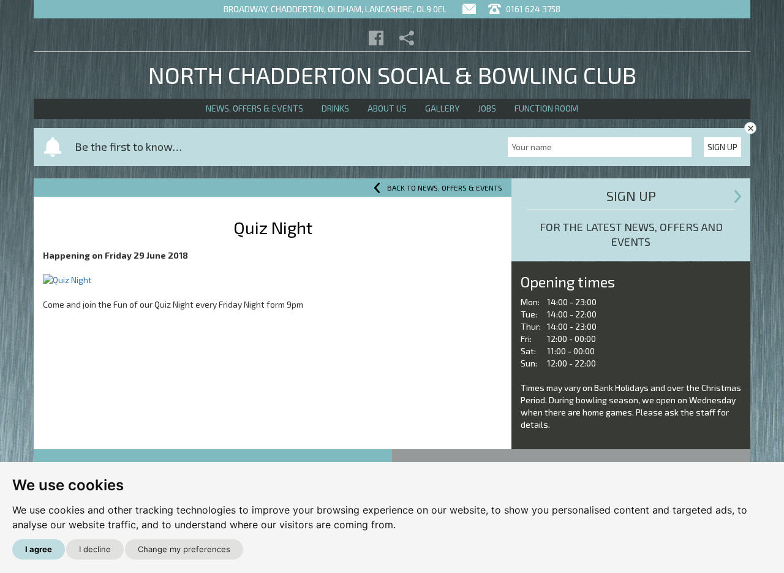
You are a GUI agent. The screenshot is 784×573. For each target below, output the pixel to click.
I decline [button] (95, 549)
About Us (387, 108)
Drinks (335, 108)
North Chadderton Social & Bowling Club (392, 75)
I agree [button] (38, 549)
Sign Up (722, 147)
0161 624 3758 (532, 9)
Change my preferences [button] (184, 549)
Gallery (442, 108)
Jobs (487, 108)
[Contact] (469, 9)
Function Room (546, 108)
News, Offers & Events (254, 108)
